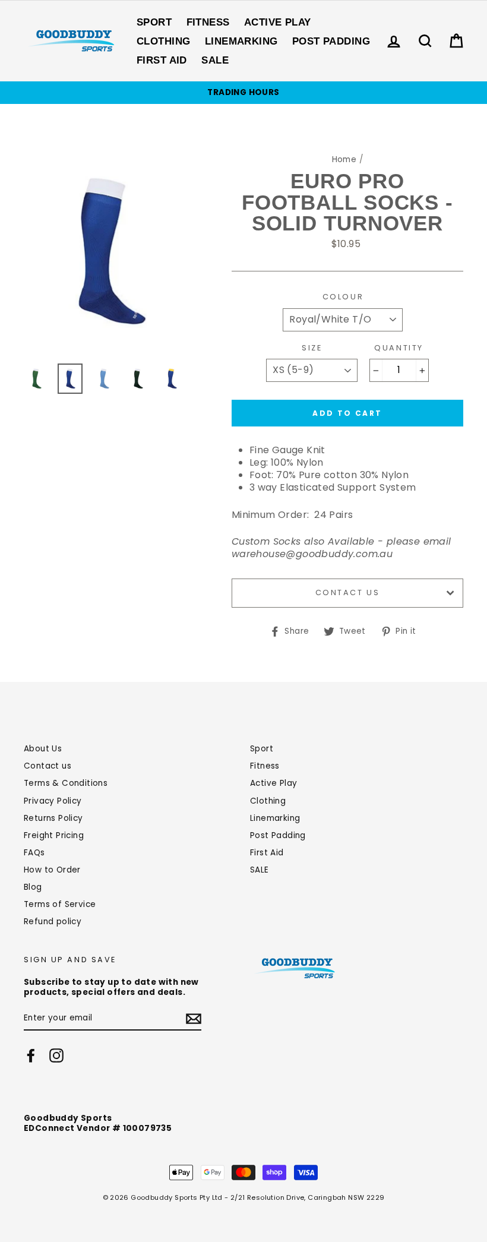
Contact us (347, 592)
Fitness (208, 22)
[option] (243, 92)
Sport (154, 22)
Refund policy (52, 921)
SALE (215, 60)
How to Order (52, 870)
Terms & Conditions (65, 783)
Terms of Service (60, 904)
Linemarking (241, 41)
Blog (33, 887)
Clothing (163, 41)
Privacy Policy (53, 801)
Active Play (277, 22)
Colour (342, 297)
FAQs (34, 852)
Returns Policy (53, 818)
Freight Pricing (54, 835)
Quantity (398, 348)
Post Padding (331, 41)
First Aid (162, 60)
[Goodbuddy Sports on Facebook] (31, 1055)
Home (344, 159)
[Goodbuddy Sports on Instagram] (56, 1055)
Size (312, 348)
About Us (43, 748)
